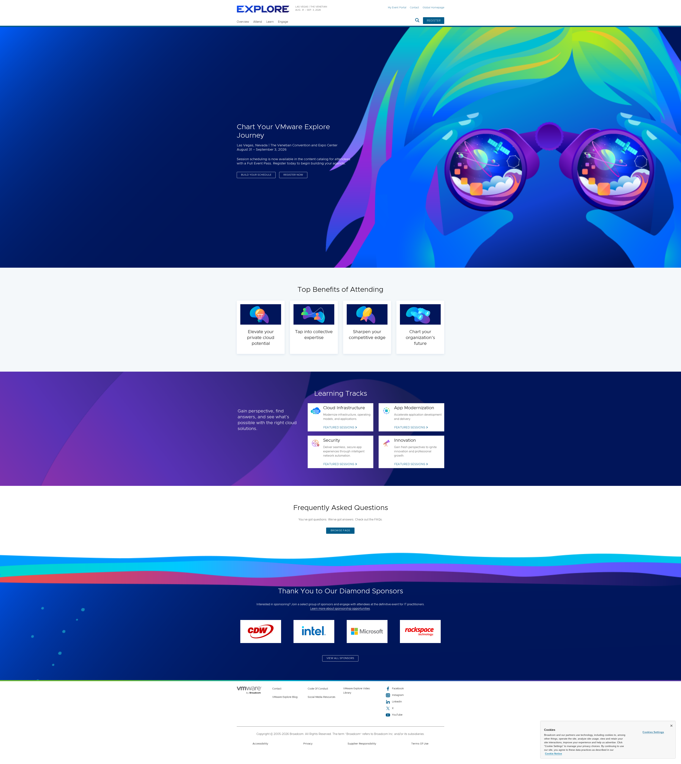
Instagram (398, 695)
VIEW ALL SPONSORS (340, 658)
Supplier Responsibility (362, 743)
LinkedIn (397, 701)
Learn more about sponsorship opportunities (340, 608)
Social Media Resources (321, 697)
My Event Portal (397, 7)
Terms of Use (419, 743)
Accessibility (260, 743)
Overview (243, 21)
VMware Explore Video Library (356, 690)
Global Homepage (433, 7)
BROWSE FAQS (340, 530)
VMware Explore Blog (285, 697)
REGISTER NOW (293, 175)
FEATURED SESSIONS (338, 427)
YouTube (397, 715)
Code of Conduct (318, 689)
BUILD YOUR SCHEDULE (256, 175)
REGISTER (434, 20)
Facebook (398, 688)
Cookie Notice (553, 753)
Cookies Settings (653, 732)
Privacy (307, 743)
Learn (270, 21)
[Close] (671, 726)
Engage (283, 21)
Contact (414, 7)
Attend (257, 21)
